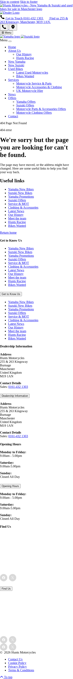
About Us (14, 50)
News (12, 94)
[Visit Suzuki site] (30, 36)
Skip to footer (29, 1)
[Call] (4, 28)
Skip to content (9, 1)
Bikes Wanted (25, 76)
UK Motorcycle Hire (29, 90)
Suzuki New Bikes (20, 193)
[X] (12, 577)
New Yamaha (16, 61)
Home (12, 47)
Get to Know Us (11, 294)
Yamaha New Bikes (21, 189)
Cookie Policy (17, 663)
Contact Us (15, 659)
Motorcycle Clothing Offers (34, 112)
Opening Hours (10, 486)
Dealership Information (15, 395)
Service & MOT (18, 204)
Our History (24, 54)
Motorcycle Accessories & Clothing (39, 87)
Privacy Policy (17, 666)
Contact (13, 116)
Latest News (16, 211)
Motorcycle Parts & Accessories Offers (41, 109)
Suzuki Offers (25, 105)
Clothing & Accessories (23, 207)
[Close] (10, 41)
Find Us (6, 588)
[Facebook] (3, 577)
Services (13, 80)
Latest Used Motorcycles (32, 72)
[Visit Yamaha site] (10, 36)
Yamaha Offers (25, 101)
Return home (8, 232)
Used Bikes (15, 69)
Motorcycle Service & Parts (34, 83)
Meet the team (17, 218)
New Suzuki (16, 65)
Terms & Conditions (21, 670)
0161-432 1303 (18, 386)
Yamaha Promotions (21, 196)
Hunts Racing (25, 58)
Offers (12, 98)
